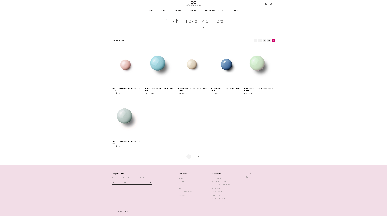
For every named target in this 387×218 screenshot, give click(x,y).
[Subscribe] (150, 182)
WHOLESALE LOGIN (218, 199)
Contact (234, 10)
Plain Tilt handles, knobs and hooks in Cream (192, 89)
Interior (163, 10)
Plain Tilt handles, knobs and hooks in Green (258, 89)
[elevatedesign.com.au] (193, 3)
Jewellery (193, 10)
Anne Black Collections (214, 10)
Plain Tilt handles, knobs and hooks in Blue (159, 89)
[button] (270, 3)
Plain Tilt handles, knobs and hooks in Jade (126, 142)
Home (151, 10)
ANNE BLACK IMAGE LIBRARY (221, 185)
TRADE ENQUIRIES (217, 192)
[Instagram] (247, 177)
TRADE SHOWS (217, 195)
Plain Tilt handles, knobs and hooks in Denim (225, 89)
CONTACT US (216, 178)
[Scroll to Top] (383, 207)
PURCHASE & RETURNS (219, 181)
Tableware (178, 10)
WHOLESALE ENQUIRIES (219, 188)
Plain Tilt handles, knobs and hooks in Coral (126, 89)
